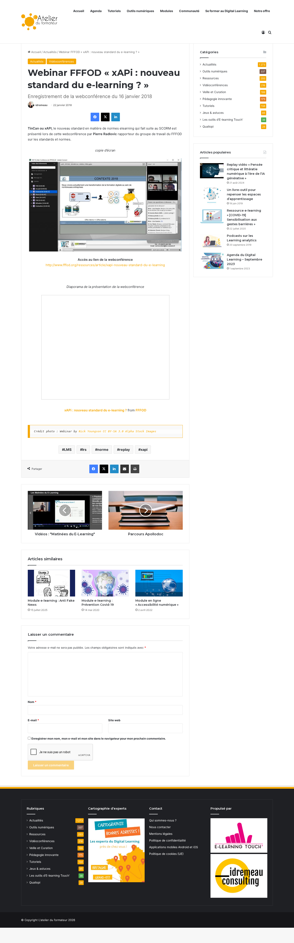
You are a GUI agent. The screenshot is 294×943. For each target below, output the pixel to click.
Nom (32, 702)
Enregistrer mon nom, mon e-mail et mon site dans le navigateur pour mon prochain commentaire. (98, 738)
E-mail (33, 720)
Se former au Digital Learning (226, 11)
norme (102, 449)
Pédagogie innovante (217, 99)
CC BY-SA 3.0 (113, 431)
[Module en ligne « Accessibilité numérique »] (159, 583)
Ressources (211, 78)
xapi (144, 449)
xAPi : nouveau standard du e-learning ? (95, 410)
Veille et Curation (214, 92)
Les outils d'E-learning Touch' (223, 119)
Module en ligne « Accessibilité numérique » (156, 603)
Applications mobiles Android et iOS (173, 847)
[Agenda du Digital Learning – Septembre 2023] (212, 261)
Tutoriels (114, 11)
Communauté (189, 11)
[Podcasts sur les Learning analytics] (212, 242)
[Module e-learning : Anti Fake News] (51, 583)
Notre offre (262, 11)
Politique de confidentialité (167, 840)
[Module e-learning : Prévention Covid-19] (105, 583)
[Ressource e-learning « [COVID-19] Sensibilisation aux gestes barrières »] (212, 216)
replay (124, 449)
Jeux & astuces (213, 112)
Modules (166, 11)
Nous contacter (160, 827)
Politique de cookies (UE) (166, 854)
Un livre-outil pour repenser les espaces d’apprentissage (244, 194)
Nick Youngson (90, 431)
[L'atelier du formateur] (39, 21)
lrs (84, 449)
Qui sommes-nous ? (162, 820)
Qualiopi (208, 126)
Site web (114, 720)
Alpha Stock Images (140, 431)
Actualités (50, 52)
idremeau (41, 105)
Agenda (96, 11)
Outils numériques (140, 11)
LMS (67, 449)
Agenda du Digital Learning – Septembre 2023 (244, 259)
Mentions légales (160, 833)
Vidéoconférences (61, 61)
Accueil (78, 11)
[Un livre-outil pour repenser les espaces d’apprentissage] (212, 196)
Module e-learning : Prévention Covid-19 (98, 603)
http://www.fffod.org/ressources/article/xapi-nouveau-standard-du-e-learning (105, 265)
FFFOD (141, 410)
